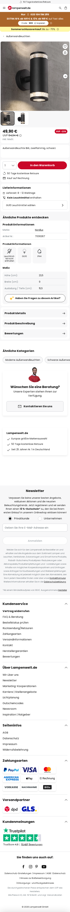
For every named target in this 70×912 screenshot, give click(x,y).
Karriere (8, 692)
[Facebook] (25, 866)
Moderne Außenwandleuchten (22, 360)
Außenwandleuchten (18, 36)
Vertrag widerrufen (16, 611)
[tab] (35, 630)
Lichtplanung (11, 697)
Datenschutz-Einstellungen (18, 873)
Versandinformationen (17, 639)
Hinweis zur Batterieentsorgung (36, 878)
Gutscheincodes (13, 703)
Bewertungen (14, 333)
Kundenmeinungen (19, 821)
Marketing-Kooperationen (19, 686)
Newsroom (9, 709)
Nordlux (39, 230)
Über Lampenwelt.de (20, 667)
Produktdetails (15, 313)
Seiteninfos (12, 725)
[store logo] (21, 8)
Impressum (10, 744)
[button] (7, 118)
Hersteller (62, 590)
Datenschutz (11, 738)
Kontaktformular (58, 578)
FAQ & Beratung (13, 617)
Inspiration (9, 714)
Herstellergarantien (15, 651)
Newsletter (10, 680)
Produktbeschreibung (20, 323)
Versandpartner (16, 800)
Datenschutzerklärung (55, 581)
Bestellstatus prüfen (15, 622)
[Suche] (60, 8)
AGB (5, 732)
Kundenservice (15, 603)
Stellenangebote (26, 692)
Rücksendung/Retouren (18, 628)
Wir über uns (11, 675)
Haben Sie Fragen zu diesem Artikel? (37, 298)
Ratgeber (24, 714)
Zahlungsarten (12, 634)
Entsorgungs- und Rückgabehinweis (35, 883)
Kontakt (8, 645)
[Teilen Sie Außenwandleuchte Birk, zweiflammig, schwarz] (65, 52)
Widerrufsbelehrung (15, 750)
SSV (33, 23)
